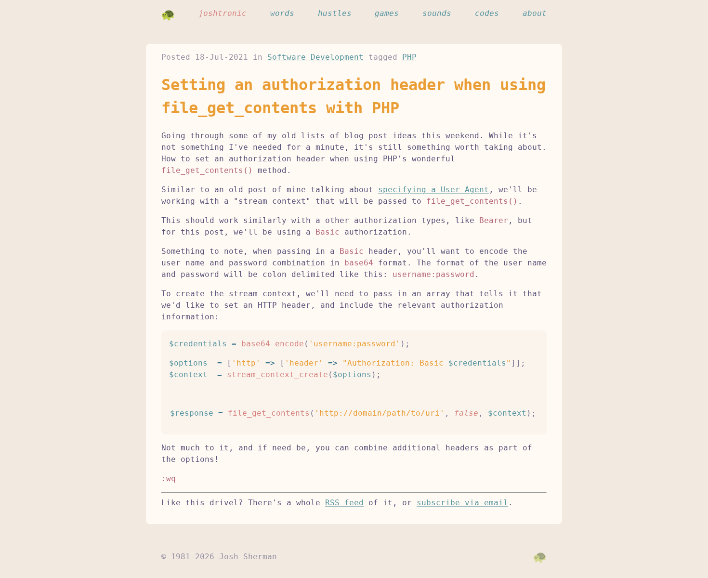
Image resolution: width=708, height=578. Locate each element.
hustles (335, 13)
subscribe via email (462, 502)
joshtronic (222, 13)
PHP (409, 57)
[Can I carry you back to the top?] (540, 556)
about (535, 13)
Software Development (315, 57)
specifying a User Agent (433, 189)
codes (487, 13)
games (387, 13)
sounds (436, 13)
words (282, 13)
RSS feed (344, 502)
